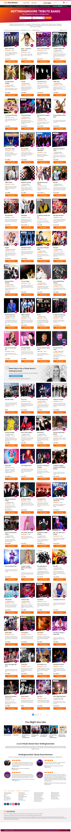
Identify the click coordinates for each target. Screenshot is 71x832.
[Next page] (40, 715)
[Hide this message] (66, 830)
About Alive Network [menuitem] (54, 794)
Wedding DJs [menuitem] (20, 798)
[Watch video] (16, 45)
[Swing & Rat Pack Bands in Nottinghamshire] (26, 729)
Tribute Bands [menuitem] (20, 797)
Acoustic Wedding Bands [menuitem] (22, 796)
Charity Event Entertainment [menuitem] (39, 798)
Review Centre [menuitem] (6, 796)
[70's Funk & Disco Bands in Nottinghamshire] (53, 729)
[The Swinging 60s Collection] (35, 729)
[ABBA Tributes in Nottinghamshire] (63, 729)
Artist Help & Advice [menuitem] (54, 797)
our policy (61, 830)
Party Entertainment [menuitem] (37, 796)
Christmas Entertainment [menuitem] (38, 797)
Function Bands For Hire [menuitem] (22, 794)
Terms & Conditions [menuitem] (7, 798)
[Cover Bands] (17, 729)
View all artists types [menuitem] (21, 800)
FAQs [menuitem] (5, 795)
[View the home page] (11, 3)
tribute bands (24, 25)
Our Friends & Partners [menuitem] (55, 798)
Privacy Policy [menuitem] (6, 800)
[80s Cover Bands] (8, 729)
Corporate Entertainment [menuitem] (38, 795)
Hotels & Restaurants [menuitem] (38, 801)
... (9, 55)
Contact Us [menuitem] (6, 794)
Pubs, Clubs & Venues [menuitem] (38, 800)
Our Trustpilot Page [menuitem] (7, 797)
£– (25, 30)
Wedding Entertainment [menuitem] (38, 794)
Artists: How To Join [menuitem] (54, 796)
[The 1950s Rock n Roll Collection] (44, 729)
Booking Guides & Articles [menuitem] (55, 795)
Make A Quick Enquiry (16, 376)
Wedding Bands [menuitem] (21, 795)
